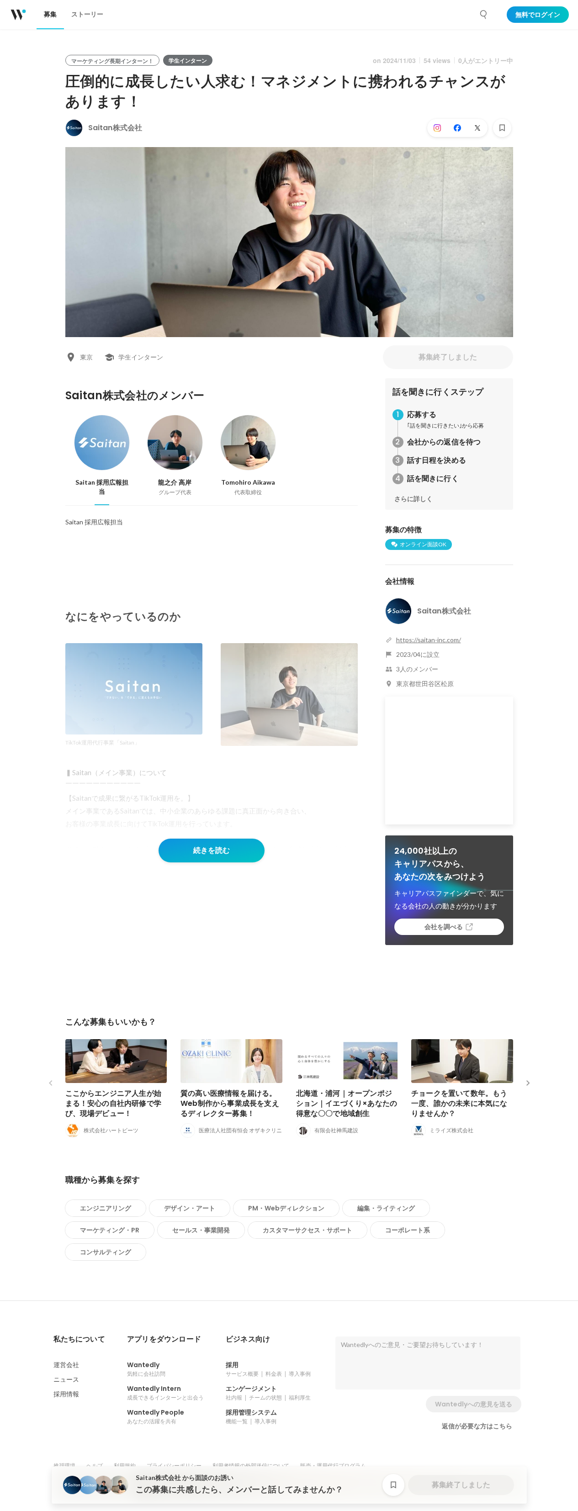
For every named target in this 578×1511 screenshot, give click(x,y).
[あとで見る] (502, 128)
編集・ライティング (386, 1208)
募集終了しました (448, 357)
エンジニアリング (105, 1208)
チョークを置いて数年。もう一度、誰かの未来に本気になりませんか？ (459, 1103)
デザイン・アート (189, 1208)
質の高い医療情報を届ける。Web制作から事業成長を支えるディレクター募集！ (229, 1103)
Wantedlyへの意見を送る (473, 1404)
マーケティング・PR (109, 1230)
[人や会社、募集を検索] (484, 14)
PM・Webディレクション (286, 1208)
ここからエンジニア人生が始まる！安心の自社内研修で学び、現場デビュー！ (113, 1103)
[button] (79, 1339)
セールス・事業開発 (201, 1230)
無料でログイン (537, 14)
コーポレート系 (407, 1230)
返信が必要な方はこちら (477, 1426)
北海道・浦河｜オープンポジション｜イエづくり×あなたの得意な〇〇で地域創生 (347, 1103)
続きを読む (211, 850)
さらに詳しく (413, 498)
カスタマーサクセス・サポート (307, 1230)
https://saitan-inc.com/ (428, 640)
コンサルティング (105, 1252)
